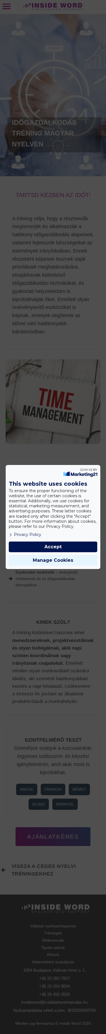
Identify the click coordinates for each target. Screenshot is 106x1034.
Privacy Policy (27, 534)
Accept (53, 546)
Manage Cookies (53, 560)
